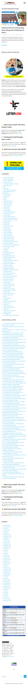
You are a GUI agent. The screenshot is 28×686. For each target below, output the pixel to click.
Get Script (10, 635)
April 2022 (5, 553)
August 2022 (6, 548)
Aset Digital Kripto (7, 185)
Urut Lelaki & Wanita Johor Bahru (11, 315)
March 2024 (6, 533)
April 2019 (5, 595)
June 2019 (5, 592)
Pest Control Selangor (8, 280)
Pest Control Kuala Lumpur (9, 273)
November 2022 (7, 545)
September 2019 (7, 587)
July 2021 (5, 566)
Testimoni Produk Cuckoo (9, 307)
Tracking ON (18, 635)
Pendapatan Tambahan (8, 268)
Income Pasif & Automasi (9, 246)
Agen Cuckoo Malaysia (8, 177)
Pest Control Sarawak (8, 279)
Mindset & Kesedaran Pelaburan (10, 260)
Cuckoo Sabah (6, 227)
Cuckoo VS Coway (7, 233)
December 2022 (7, 544)
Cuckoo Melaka (6, 215)
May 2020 (5, 578)
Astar (4, 186)
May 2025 (5, 528)
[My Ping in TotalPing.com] (14, 664)
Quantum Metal (7, 287)
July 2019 (5, 591)
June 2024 (5, 531)
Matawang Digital (7, 258)
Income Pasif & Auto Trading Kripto (11, 244)
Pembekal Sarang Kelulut (9, 263)
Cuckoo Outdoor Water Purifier (10, 219)
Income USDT (6, 248)
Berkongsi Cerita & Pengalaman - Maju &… (15, 615)
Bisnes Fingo (6, 196)
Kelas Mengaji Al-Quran (8, 252)
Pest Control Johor (7, 271)
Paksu (12, 34)
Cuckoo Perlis (6, 224)
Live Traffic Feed (14, 607)
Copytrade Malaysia (7, 202)
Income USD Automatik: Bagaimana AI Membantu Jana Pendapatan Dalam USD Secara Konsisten (13, 473)
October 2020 (6, 572)
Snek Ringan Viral (7, 298)
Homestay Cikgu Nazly (8, 240)
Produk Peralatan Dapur (8, 283)
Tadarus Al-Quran (7, 302)
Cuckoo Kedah (6, 208)
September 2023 (7, 537)
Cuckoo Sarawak (7, 229)
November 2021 (7, 559)
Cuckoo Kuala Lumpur (8, 213)
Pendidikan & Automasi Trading (10, 269)
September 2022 (7, 547)
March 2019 (6, 597)
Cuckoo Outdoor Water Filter (10, 218)
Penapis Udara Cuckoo (8, 266)
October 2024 (6, 530)
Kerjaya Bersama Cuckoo (9, 255)
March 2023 (6, 539)
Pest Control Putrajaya (8, 277)
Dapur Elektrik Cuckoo (8, 238)
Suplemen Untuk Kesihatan (9, 301)
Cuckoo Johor (6, 207)
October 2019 (6, 586)
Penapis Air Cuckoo (7, 265)
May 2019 (5, 594)
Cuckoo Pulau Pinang (8, 226)
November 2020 (7, 570)
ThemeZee (20, 683)
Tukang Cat (6, 309)
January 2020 (6, 581)
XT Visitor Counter (10, 656)
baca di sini (18, 133)
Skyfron (5, 296)
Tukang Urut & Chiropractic (9, 310)
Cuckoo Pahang (6, 221)
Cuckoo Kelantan (7, 210)
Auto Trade (6, 188)
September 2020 (7, 573)
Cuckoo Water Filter (8, 235)
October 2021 (6, 561)
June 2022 (5, 551)
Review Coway (6, 291)
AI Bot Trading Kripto (8, 179)
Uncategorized (6, 313)
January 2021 (6, 567)
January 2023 (6, 542)
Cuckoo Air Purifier (7, 204)
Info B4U (5, 249)
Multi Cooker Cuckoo (8, 262)
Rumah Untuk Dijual (8, 294)
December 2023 (7, 534)
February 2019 (6, 598)
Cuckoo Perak (6, 222)
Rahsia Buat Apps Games (9, 288)
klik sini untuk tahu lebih (16, 155)
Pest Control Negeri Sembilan (10, 276)
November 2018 (7, 600)
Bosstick (5, 197)
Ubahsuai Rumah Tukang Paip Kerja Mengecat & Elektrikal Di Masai (13, 30)
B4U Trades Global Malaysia (9, 190)
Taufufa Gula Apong (8, 305)
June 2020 (5, 576)
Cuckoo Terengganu (8, 232)
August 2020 (6, 575)
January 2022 (6, 558)
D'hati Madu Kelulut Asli (9, 237)
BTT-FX (5, 199)
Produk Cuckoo (6, 282)
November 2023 (7, 536)
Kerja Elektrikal (6, 254)
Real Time (13, 635)
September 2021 (7, 562)
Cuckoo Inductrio (7, 205)
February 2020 (6, 580)
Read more (4, 45)
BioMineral (5, 193)
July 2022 (5, 550)
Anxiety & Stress (7, 182)
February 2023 (6, 540)
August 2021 (6, 564)
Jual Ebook (5, 251)
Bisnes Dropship (7, 194)
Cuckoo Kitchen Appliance (9, 212)
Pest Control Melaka (8, 274)
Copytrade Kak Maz (7, 201)
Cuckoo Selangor (7, 230)
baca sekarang (12, 145)
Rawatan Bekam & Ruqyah (9, 290)
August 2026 (6, 525)
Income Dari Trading (8, 243)
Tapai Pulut (6, 304)
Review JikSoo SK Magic (9, 293)
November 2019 (7, 584)
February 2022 (6, 556)
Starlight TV (6, 299)
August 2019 (6, 589)
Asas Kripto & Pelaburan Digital (10, 183)
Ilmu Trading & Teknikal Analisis (10, 241)
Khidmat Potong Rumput (9, 257)
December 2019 (7, 583)
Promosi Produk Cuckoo (8, 285)
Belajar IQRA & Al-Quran (9, 191)
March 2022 (6, 555)
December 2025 (7, 526)
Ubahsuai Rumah (19, 34)
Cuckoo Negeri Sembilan (9, 216)
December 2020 (7, 569)
